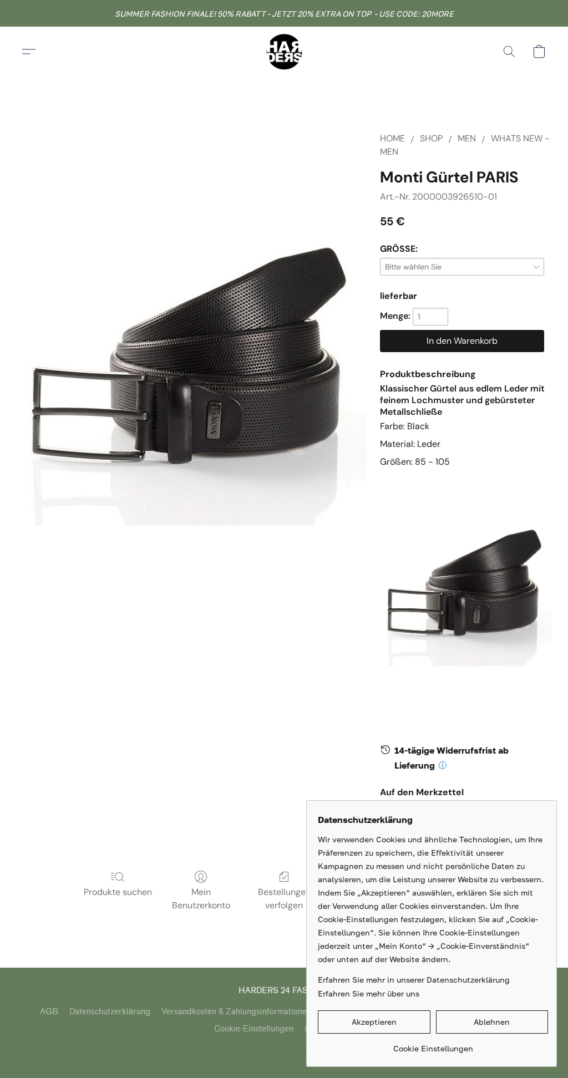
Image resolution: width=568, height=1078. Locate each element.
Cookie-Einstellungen (253, 1029)
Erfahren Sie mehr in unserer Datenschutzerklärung (414, 979)
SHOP (431, 138)
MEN (467, 138)
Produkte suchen (118, 892)
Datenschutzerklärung (109, 1011)
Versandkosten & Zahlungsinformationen (236, 1011)
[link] (433, 1044)
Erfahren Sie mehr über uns (368, 993)
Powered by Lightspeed (284, 1049)
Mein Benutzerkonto (201, 898)
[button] (284, 51)
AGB (49, 1011)
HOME (392, 138)
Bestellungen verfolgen (284, 898)
